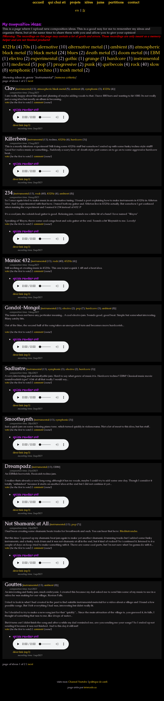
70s (26, 47)
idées (89, 2)
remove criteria (65, 77)
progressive (65, 64)
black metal (45, 53)
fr (84, 10)
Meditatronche (128, 531)
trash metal (71, 70)
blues (72, 53)
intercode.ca (90, 687)
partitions (116, 2)
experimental (44, 58)
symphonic (20, 70)
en (77, 10)
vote (7, 102)
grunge (92, 58)
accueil (38, 2)
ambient (118, 47)
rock (135, 64)
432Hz (8, 47)
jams (100, 2)
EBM (155, 53)
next (30, 81)
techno (45, 70)
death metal (98, 53)
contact (133, 2)
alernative (48, 47)
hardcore (116, 58)
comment (39, 102)
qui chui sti (57, 2)
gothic (71, 58)
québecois (113, 64)
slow (154, 64)
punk (90, 64)
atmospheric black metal (51, 89)
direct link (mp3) (21, 125)
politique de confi (98, 681)
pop (42, 64)
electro (16, 58)
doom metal (130, 53)
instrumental (146, 58)
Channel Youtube (77, 681)
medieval (20, 64)
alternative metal (85, 47)
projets (75, 2)
